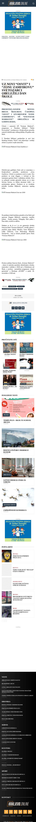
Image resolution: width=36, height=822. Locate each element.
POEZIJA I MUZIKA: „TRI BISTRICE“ (11, 765)
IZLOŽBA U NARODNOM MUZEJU (10, 755)
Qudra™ (27, 821)
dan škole (12, 286)
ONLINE (18, 821)
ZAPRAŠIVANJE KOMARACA (14, 510)
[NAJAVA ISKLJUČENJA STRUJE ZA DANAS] (7, 583)
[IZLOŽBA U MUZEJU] (9, 347)
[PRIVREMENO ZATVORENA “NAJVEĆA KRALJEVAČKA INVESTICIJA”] (7, 597)
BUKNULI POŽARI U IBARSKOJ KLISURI (12, 704)
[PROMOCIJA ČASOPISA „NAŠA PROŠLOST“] (26, 380)
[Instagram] (16, 308)
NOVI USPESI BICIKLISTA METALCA (11, 784)
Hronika (7, 445)
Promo (6, 415)
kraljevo (21, 286)
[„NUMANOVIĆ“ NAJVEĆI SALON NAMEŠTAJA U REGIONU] (7, 611)
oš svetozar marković (9, 288)
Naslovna (5, 36)
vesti (20, 288)
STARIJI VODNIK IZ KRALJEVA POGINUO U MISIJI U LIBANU (17, 695)
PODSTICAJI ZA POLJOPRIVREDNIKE (11, 731)
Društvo (7, 474)
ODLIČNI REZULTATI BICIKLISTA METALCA (13, 774)
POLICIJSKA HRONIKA (8, 718)
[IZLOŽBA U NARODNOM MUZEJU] (26, 347)
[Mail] (20, 812)
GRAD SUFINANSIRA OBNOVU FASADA (12, 738)
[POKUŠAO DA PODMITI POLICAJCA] (7, 556)
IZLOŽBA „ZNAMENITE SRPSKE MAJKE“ (12, 758)
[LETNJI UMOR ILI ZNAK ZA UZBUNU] (18, 467)
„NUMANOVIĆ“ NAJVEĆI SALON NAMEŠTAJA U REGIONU (21, 612)
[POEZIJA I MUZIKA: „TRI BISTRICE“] (9, 380)
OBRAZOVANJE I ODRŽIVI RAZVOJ (11, 680)
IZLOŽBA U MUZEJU (10, 354)
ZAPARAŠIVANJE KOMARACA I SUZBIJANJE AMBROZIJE (16, 735)
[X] (19, 308)
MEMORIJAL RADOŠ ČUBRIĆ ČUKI (11, 777)
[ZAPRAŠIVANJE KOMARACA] (18, 497)
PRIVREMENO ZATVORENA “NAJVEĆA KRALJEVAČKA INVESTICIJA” (22, 598)
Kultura (11, 36)
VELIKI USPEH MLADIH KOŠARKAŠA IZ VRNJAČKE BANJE (17, 788)
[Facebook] (13, 308)
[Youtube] (23, 308)
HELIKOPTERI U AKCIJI (8, 683)
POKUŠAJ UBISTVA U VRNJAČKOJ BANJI (12, 715)
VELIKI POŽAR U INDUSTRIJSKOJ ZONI (12, 711)
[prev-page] (3, 621)
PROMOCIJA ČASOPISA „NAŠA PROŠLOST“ (26, 387)
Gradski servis (10, 504)
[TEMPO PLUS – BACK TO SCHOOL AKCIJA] (18, 407)
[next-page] (6, 621)
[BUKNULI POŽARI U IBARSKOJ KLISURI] (18, 437)
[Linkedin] (16, 812)
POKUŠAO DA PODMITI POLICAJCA (11, 708)
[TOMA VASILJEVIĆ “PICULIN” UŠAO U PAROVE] (7, 570)
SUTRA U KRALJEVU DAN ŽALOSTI (11, 687)
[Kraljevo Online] (18, 3)
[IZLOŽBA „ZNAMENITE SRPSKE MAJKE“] (9, 364)
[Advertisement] (18, 59)
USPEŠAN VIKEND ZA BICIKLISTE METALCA (13, 781)
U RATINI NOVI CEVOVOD (8, 742)
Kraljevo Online (20, 303)
